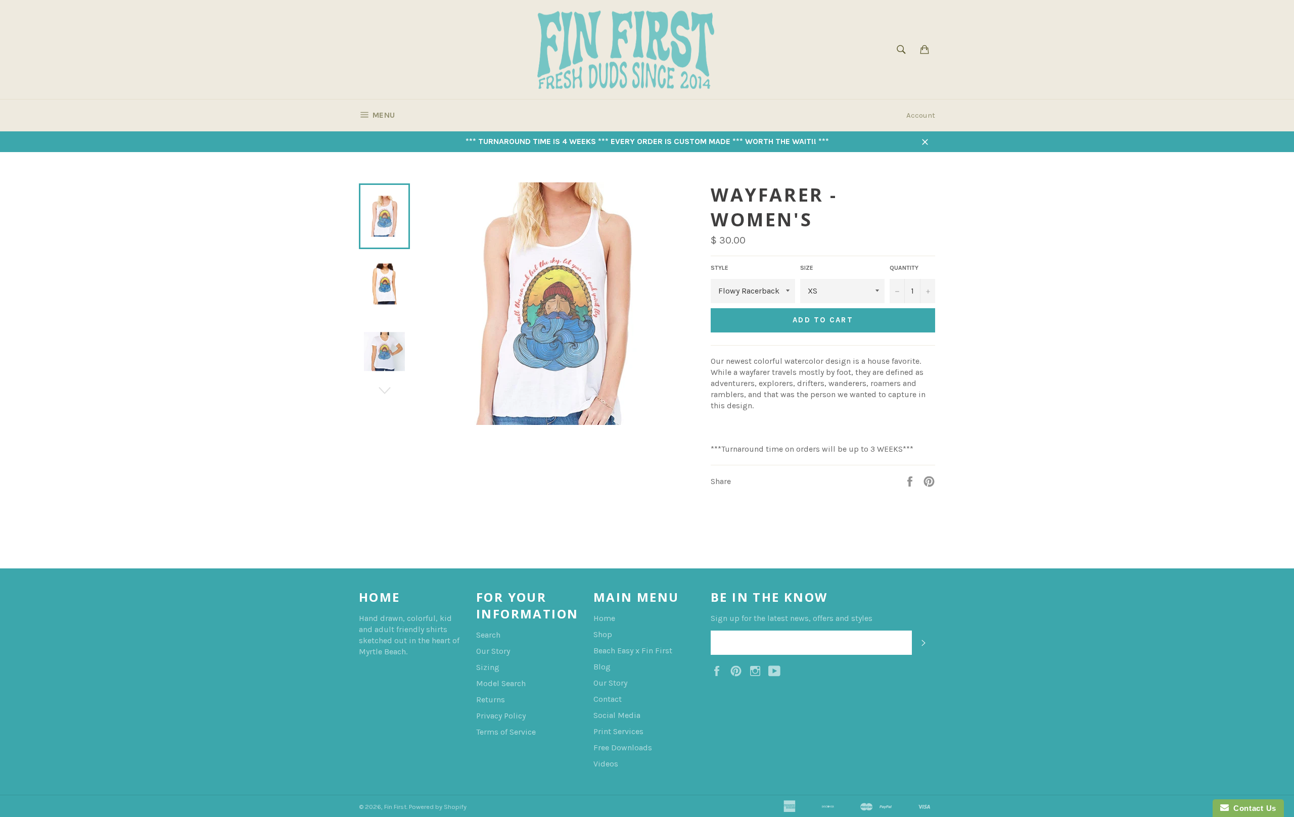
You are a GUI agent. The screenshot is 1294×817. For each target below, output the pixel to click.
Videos (605, 763)
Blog (602, 666)
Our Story (493, 651)
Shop (602, 634)
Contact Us (1252, 808)
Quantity (904, 267)
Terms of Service (506, 732)
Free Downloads (622, 747)
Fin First (395, 806)
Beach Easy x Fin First (632, 650)
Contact (607, 699)
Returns (490, 699)
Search (488, 635)
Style (719, 267)
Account (920, 115)
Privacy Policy (501, 715)
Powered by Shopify (438, 806)
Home (604, 618)
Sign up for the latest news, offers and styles (791, 618)
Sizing (487, 667)
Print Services (618, 731)
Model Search (501, 683)
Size (806, 267)
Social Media (616, 715)
